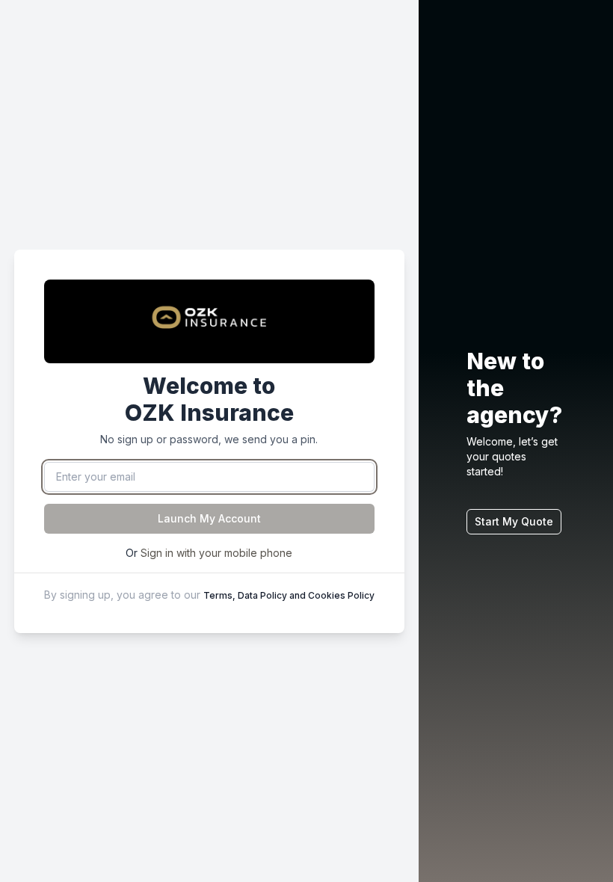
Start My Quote (514, 521)
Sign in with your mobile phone (216, 552)
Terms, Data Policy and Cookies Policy (289, 595)
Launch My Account (209, 518)
